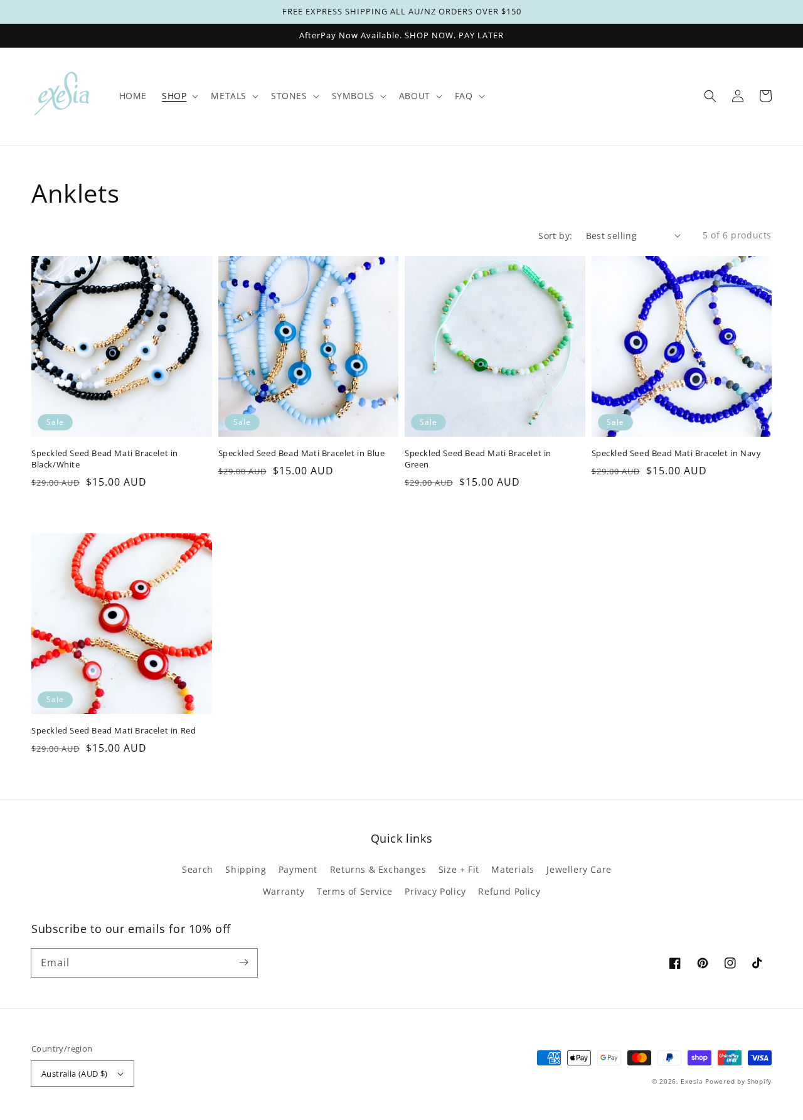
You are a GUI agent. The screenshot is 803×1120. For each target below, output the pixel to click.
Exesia (693, 1081)
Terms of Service (355, 891)
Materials (512, 869)
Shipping (245, 869)
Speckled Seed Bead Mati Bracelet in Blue (301, 453)
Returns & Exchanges (378, 869)
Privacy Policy (435, 891)
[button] (710, 96)
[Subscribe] (243, 962)
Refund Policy (509, 891)
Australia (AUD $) (74, 1073)
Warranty (284, 891)
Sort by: (555, 236)
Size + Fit (459, 869)
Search (197, 869)
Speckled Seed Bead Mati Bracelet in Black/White (104, 458)
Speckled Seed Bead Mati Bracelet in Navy (677, 453)
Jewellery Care (578, 869)
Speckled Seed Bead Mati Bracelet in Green (478, 458)
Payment (298, 869)
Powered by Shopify (738, 1081)
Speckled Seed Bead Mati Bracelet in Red (113, 730)
